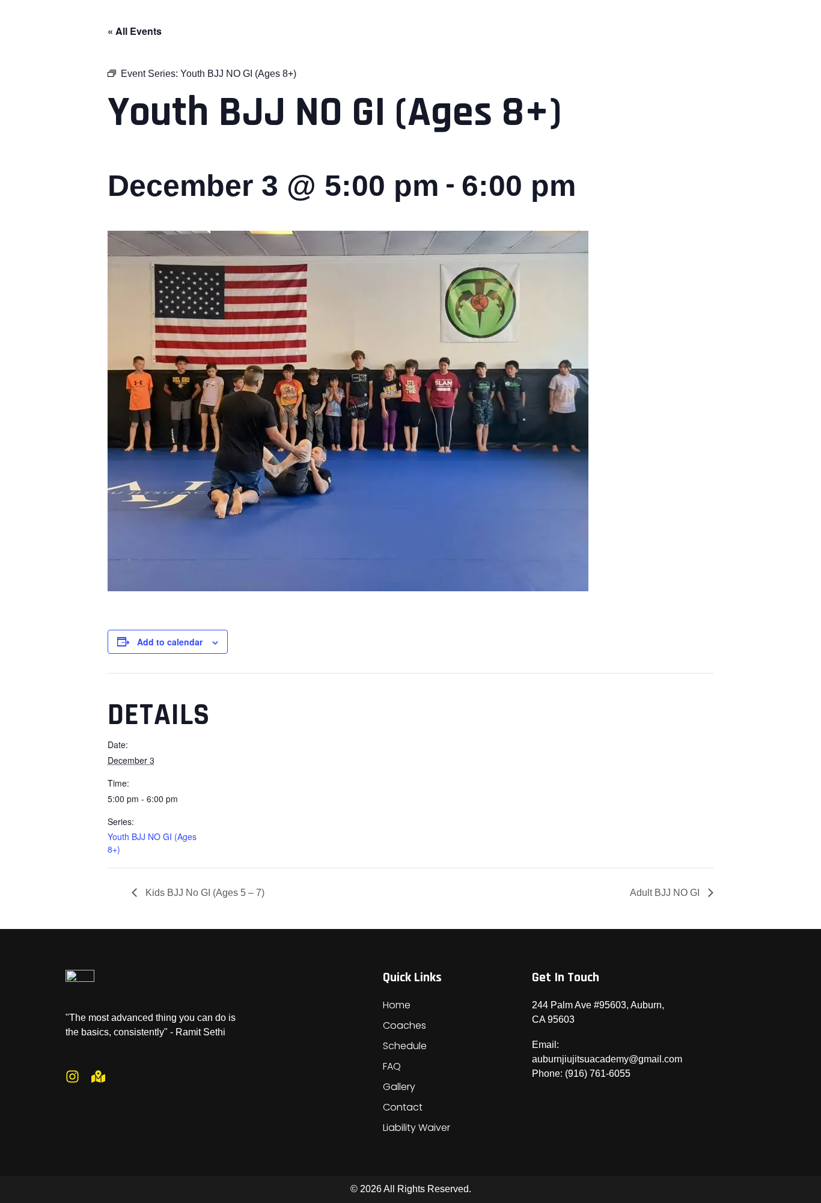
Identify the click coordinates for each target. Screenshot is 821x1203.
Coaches (404, 1025)
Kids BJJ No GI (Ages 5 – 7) (203, 893)
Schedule (405, 1046)
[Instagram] (72, 1076)
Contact (403, 1107)
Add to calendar (170, 642)
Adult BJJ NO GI (666, 893)
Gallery (399, 1087)
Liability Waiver (416, 1127)
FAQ (392, 1066)
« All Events (135, 31)
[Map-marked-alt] (98, 1076)
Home (396, 1005)
